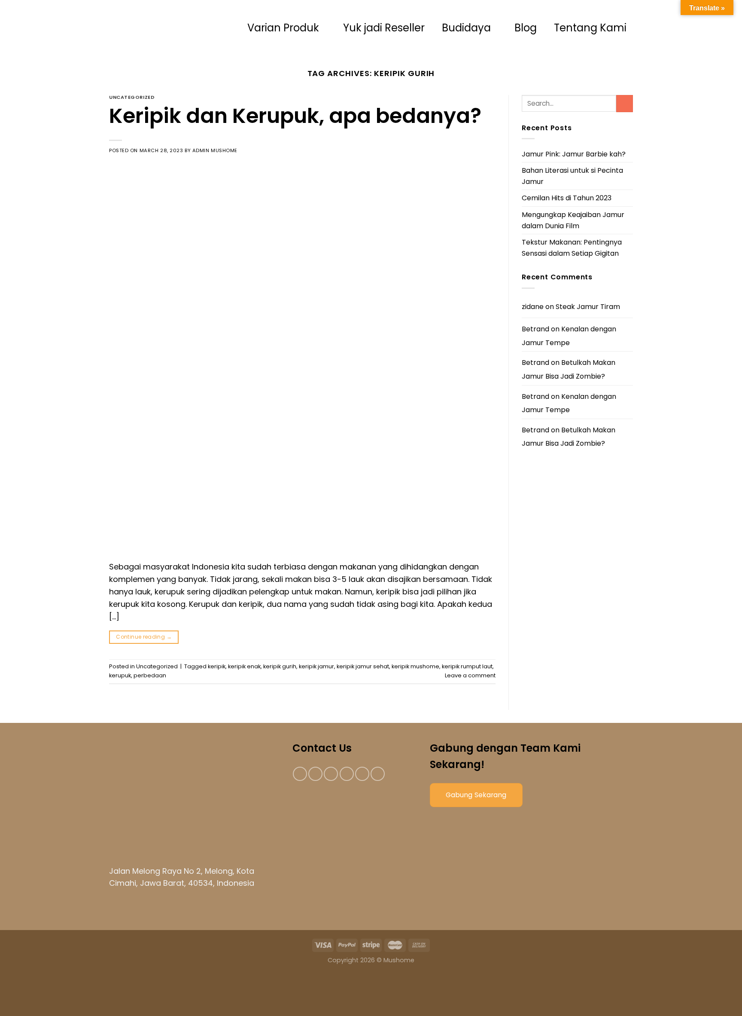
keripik (216, 666)
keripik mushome (415, 666)
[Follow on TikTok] (331, 774)
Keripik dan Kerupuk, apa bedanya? (295, 115)
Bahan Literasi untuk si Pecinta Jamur (572, 176)
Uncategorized (132, 97)
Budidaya (466, 28)
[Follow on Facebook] (300, 774)
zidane (533, 307)
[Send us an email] (347, 774)
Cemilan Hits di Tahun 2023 (566, 198)
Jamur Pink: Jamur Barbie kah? (574, 154)
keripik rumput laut (467, 666)
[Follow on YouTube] (378, 774)
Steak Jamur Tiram (588, 307)
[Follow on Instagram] (315, 774)
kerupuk (120, 675)
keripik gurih (279, 666)
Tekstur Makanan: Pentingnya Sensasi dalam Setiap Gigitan (572, 247)
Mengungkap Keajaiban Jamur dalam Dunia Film (573, 220)
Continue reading (144, 636)
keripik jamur (316, 666)
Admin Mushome (214, 150)
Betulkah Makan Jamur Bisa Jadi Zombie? (568, 369)
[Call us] (362, 774)
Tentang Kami (590, 28)
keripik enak (244, 666)
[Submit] (624, 103)
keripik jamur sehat (363, 666)
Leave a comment (470, 675)
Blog (525, 28)
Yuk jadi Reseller (384, 28)
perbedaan (150, 675)
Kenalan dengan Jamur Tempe (569, 336)
